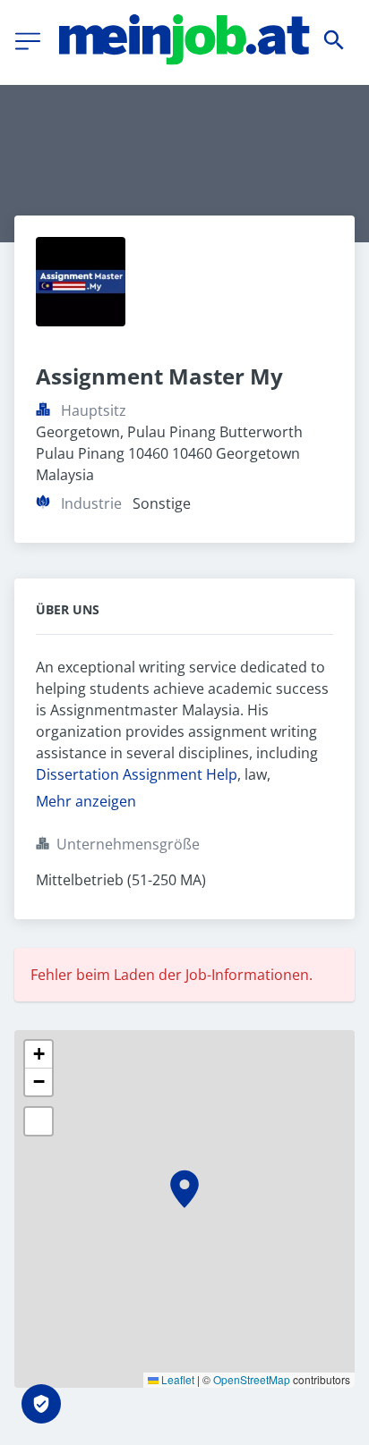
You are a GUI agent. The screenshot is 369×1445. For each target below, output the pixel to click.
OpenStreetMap (251, 1379)
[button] (184, 1189)
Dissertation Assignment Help (136, 774)
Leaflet (176, 1379)
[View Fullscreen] (38, 1121)
